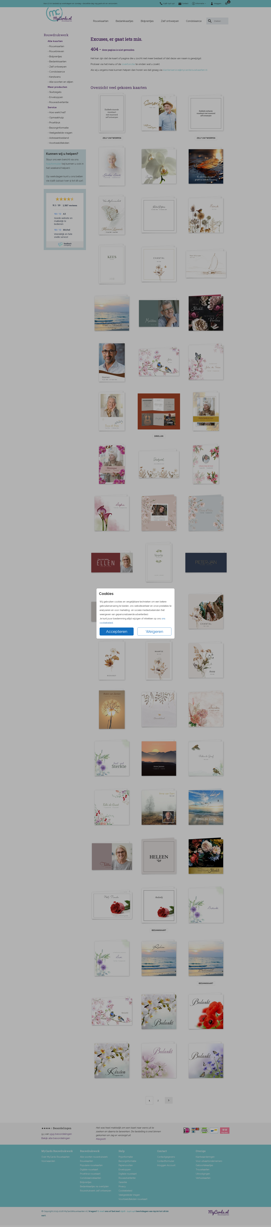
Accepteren (116, 631)
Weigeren (154, 631)
